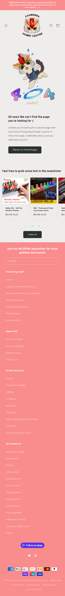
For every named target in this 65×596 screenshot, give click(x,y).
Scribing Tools (13, 506)
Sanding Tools (13, 499)
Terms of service (33, 585)
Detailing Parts (13, 479)
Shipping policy (49, 585)
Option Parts (12, 472)
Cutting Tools (13, 486)
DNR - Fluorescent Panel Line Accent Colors (43, 209)
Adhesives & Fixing (15, 519)
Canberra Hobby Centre (20, 580)
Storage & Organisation (18, 526)
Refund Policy (13, 314)
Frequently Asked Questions (20, 287)
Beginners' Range (15, 452)
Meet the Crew (13, 353)
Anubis (9, 379)
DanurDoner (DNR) (15, 385)
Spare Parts (12, 459)
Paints (9, 533)
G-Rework (11, 399)
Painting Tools (13, 492)
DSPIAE (10, 392)
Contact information (33, 589)
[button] (6, 25)
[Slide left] (26, 226)
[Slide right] (39, 226)
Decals (9, 465)
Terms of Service (14, 300)
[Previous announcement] (5, 5)
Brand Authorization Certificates (22, 293)
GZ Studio (11, 412)
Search (10, 280)
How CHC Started (15, 346)
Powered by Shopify (39, 580)
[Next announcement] (59, 5)
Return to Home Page (25, 150)
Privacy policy (18, 585)
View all (32, 234)
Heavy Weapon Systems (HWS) (22, 419)
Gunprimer (11, 406)
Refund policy (56, 580)
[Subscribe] (55, 261)
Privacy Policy (13, 320)
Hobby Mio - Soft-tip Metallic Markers (13, 209)
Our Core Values (14, 339)
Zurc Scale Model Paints (18, 433)
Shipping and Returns (17, 307)
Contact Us (12, 360)
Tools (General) (13, 513)
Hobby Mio (11, 426)
